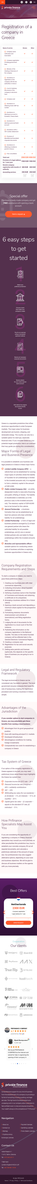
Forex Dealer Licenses (28, 1131)
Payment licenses (26, 1124)
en (3, 2)
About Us (5, 1124)
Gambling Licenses (27, 1128)
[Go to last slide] (4, 912)
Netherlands (18, 904)
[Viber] (31, 2)
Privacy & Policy (14, 1180)
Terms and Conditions (26, 1180)
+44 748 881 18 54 (10, 1167)
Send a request (17, 214)
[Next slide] (33, 912)
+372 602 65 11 (9, 1157)
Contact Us (6, 1128)
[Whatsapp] (26, 2)
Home (6, 1180)
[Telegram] (22, 2)
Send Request (18, 923)
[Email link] (34, 2)
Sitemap (5, 1131)
